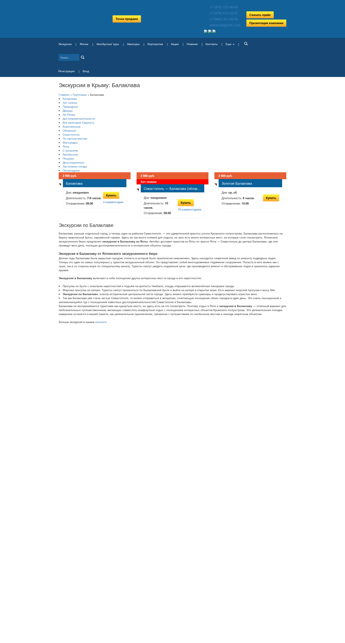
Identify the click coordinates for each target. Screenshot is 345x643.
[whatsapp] (210, 30)
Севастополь (71, 134)
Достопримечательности (79, 118)
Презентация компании (266, 23)
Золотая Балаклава (237, 183)
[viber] (214, 30)
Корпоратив (155, 44)
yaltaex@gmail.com (224, 25)
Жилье (84, 44)
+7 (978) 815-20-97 (223, 13)
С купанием (70, 150)
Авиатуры (133, 44)
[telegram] (206, 30)
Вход (86, 71)
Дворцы (68, 110)
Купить (111, 195)
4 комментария (113, 202)
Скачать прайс (260, 15)
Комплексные (71, 126)
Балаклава (70, 98)
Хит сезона (70, 102)
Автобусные (70, 154)
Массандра (70, 142)
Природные (70, 106)
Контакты (212, 44)
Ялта (66, 146)
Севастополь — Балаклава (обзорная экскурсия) (174, 188)
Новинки (192, 44)
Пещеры (68, 158)
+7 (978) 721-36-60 (223, 7)
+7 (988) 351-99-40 (223, 19)
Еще (228, 44)
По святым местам (75, 138)
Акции (175, 44)
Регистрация (66, 71)
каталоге (101, 322)
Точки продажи (127, 19)
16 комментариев (189, 209)
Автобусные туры (107, 44)
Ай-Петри (69, 114)
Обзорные (69, 130)
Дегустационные (73, 162)
